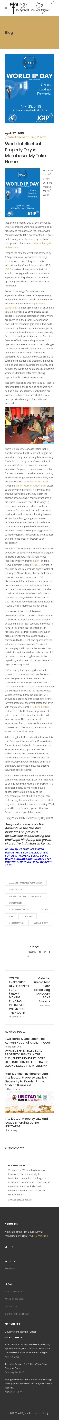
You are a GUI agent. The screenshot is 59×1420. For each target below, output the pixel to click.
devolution (15, 903)
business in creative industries (25, 896)
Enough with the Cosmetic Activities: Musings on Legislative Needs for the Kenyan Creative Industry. (28, 1383)
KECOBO (35, 564)
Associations (16, 889)
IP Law (41, 137)
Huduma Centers (40, 706)
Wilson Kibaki (17, 1165)
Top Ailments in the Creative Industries (24, 828)
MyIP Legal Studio (38, 1235)
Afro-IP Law (11, 1306)
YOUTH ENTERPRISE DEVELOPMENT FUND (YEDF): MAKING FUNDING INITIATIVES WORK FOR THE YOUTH (19, 995)
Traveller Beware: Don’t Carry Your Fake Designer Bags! (26, 1366)
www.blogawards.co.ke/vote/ (28, 858)
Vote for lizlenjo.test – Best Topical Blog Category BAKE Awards (41, 989)
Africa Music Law (13, 1291)
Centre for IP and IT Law (17, 1313)
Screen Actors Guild (37, 481)
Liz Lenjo (33, 946)
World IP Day (41, 923)
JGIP (7, 269)
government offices (20, 909)
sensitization (16, 923)
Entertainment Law (21, 137)
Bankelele (10, 1268)
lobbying (27, 916)
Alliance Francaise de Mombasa (25, 883)
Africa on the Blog (14, 1298)
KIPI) (37, 560)
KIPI (11, 916)
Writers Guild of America (29, 485)
